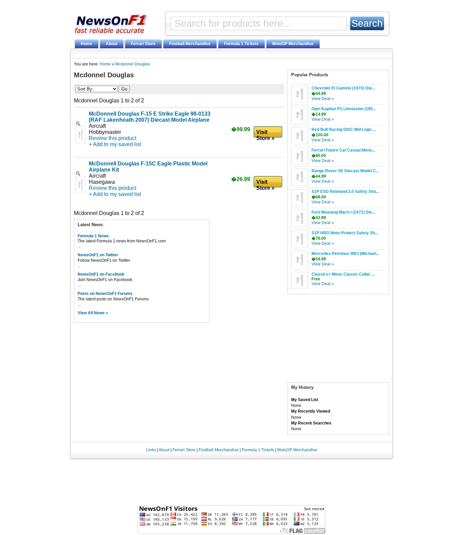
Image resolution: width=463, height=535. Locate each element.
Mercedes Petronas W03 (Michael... (345, 253)
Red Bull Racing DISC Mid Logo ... (343, 129)
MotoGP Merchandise (293, 43)
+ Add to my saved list (115, 144)
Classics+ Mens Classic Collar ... (343, 274)
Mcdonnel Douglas (132, 64)
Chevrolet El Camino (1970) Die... (343, 88)
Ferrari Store (143, 43)
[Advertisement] (338, 340)
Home (86, 43)
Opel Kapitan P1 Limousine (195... (343, 108)
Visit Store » (265, 133)
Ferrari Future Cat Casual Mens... (343, 150)
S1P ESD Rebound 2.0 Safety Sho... (345, 191)
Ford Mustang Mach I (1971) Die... (343, 212)
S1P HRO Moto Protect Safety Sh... (344, 233)
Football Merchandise (189, 43)
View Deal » (322, 98)
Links (151, 450)
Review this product (112, 138)
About (111, 43)
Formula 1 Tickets (241, 43)
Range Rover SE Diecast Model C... (345, 171)
